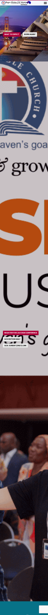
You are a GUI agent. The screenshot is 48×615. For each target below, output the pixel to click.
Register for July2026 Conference (20, 332)
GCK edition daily (12, 339)
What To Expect (11, 34)
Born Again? (30, 34)
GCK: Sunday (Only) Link (15, 345)
